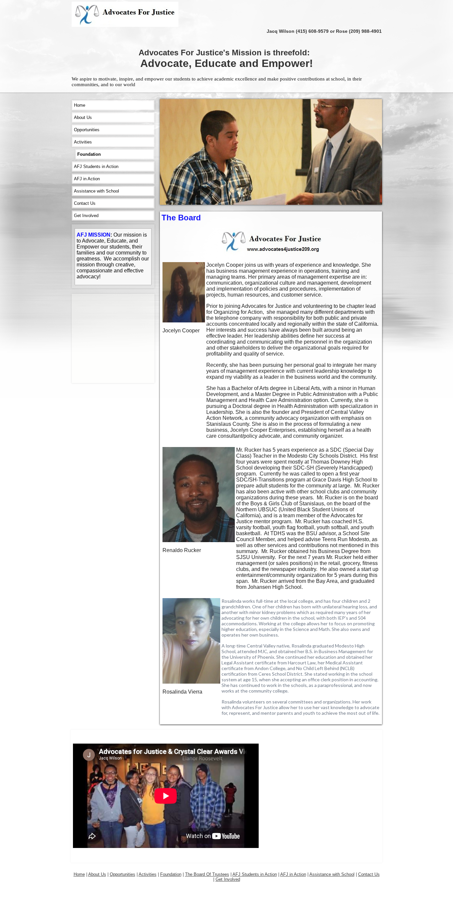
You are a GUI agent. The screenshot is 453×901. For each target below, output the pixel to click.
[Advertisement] (126, 338)
